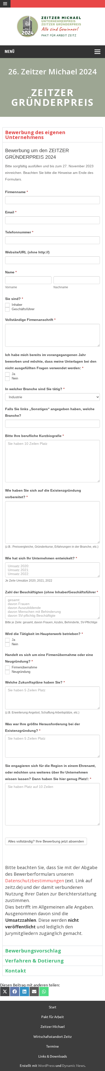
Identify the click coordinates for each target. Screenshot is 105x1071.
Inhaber (16, 305)
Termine (52, 1046)
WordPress (46, 1065)
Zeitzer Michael (53, 1026)
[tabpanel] (52, 543)
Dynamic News (73, 1065)
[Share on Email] (34, 991)
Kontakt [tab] (15, 970)
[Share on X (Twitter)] (5, 991)
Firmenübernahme (24, 667)
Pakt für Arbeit (52, 1016)
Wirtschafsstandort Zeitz (52, 1036)
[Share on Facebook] (15, 991)
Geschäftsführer (22, 309)
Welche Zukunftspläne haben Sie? (35, 682)
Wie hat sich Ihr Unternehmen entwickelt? (41, 558)
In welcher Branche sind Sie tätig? (34, 389)
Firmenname (16, 192)
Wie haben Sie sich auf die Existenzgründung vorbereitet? (43, 493)
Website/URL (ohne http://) (27, 252)
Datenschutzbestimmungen (34, 880)
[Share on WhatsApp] (44, 991)
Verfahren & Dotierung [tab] (34, 960)
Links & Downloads (52, 1056)
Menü (9, 51)
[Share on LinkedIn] (24, 991)
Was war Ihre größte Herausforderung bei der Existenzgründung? (42, 727)
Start (52, 1007)
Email (10, 212)
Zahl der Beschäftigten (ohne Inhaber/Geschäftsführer (51, 592)
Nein (14, 378)
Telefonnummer (19, 232)
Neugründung (20, 672)
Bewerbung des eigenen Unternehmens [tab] (35, 134)
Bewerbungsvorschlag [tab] (33, 950)
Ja (13, 374)
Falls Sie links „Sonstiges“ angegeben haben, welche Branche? (49, 412)
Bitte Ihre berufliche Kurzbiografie (34, 436)
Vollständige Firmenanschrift (30, 320)
